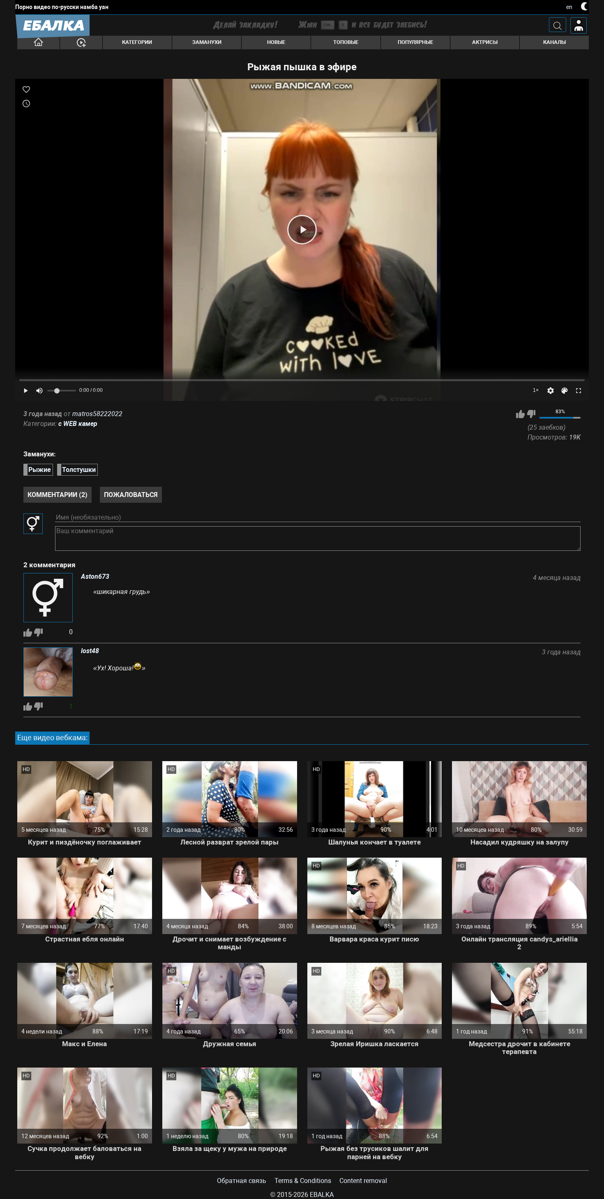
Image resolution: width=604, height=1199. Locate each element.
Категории (137, 42)
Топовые (345, 42)
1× (536, 390)
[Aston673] (48, 598)
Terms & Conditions (302, 1181)
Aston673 (95, 576)
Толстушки (79, 470)
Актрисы (485, 42)
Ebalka (322, 1195)
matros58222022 (97, 414)
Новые (276, 42)
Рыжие (39, 470)
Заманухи (206, 42)
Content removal (363, 1181)
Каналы (554, 42)
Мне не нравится (531, 414)
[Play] (302, 229)
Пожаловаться (131, 495)
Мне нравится (520, 414)
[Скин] (564, 390)
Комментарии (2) (58, 495)
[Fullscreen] (578, 390)
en (569, 7)
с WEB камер (77, 424)
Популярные (415, 42)
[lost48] (48, 672)
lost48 (90, 651)
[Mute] (39, 390)
